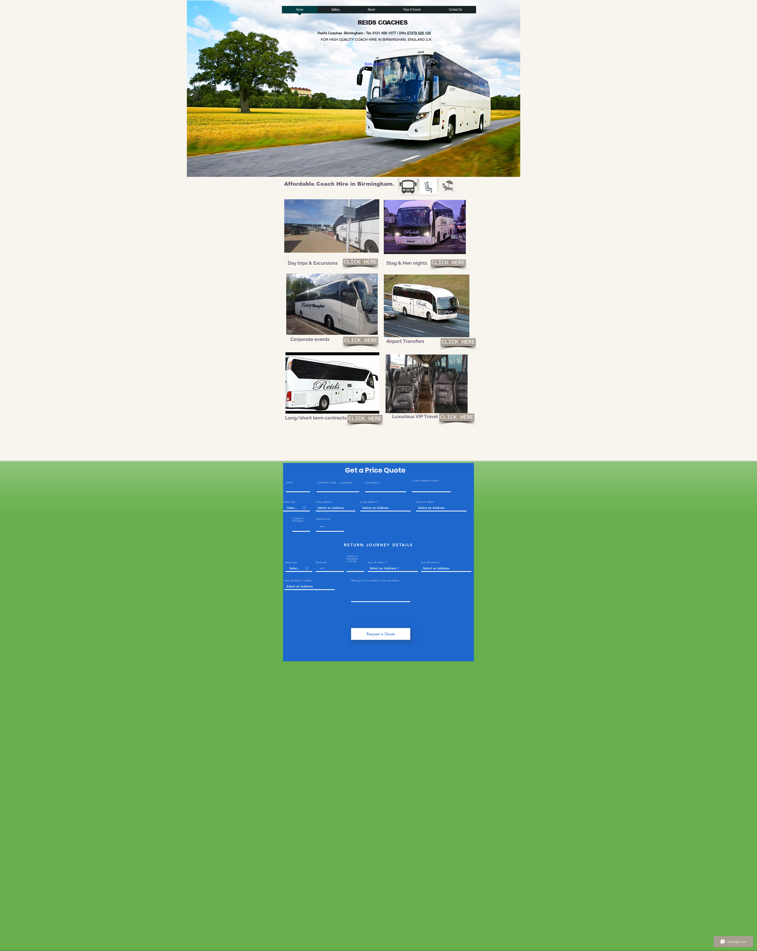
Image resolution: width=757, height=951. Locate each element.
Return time (321, 562)
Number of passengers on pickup (352, 558)
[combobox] (335, 508)
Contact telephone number (425, 480)
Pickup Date (289, 502)
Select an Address (425, 502)
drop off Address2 (430, 562)
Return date (291, 562)
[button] (381, 71)
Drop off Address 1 (377, 562)
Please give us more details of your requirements (375, 580)
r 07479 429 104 (418, 33)
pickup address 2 (369, 502)
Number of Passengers (297, 519)
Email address (372, 483)
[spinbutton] (330, 526)
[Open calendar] (304, 507)
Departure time (323, 519)
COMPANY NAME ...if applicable (334, 483)
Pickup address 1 (324, 502)
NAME (289, 483)
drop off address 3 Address (298, 580)
